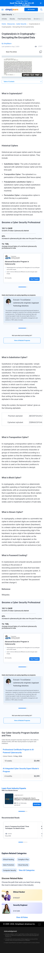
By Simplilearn (7, 43)
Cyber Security (21, 24)
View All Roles (22, 917)
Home (4, 24)
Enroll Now (37, 804)
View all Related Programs (22, 340)
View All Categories (27, 870)
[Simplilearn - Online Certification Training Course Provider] (11, 9)
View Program (34, 279)
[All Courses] (2, 9)
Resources (11, 24)
